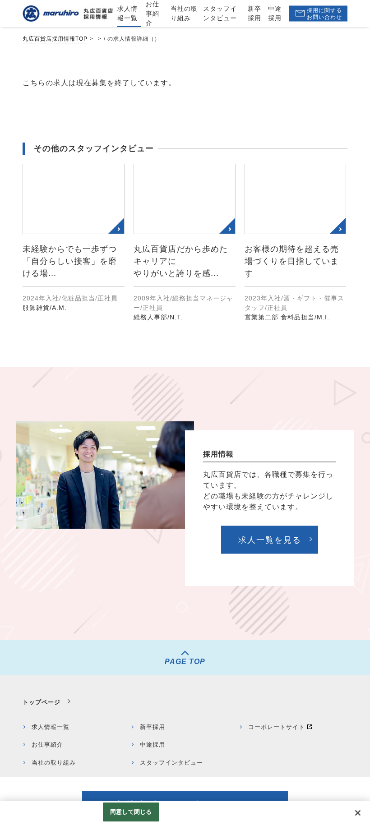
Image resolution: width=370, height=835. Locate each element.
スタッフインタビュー (171, 762)
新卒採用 (152, 727)
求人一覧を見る (269, 539)
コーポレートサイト (276, 727)
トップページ (41, 702)
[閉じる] (358, 813)
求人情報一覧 (50, 727)
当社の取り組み (54, 762)
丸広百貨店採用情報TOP (55, 39)
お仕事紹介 (47, 744)
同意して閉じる (131, 811)
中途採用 (152, 744)
